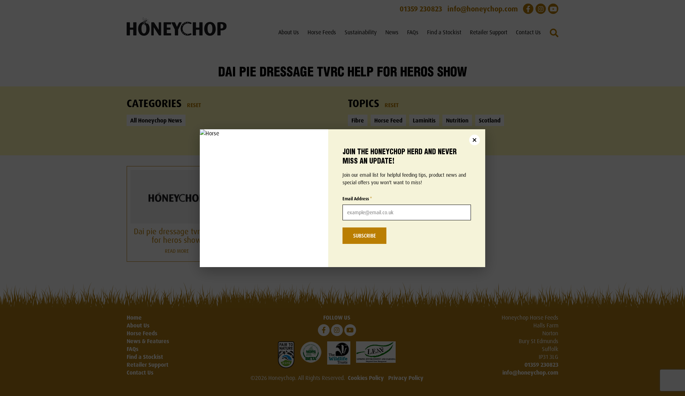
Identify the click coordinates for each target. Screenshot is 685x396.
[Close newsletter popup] (474, 140)
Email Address (357, 198)
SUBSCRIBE (364, 235)
